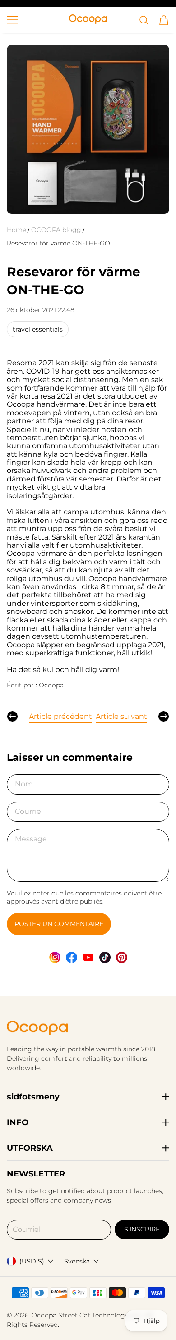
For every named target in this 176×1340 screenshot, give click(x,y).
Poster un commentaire (58, 924)
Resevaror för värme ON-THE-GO (58, 243)
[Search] (144, 20)
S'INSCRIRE (142, 1229)
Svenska (77, 1261)
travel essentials (38, 329)
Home (16, 230)
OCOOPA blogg (56, 230)
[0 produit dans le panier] (163, 20)
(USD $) (31, 1261)
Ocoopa (44, 1315)
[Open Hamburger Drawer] (12, 19)
